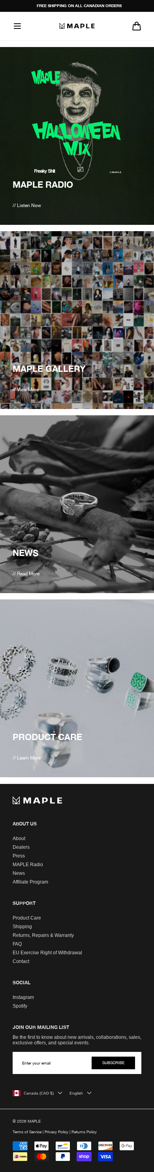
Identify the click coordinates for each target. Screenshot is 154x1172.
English (76, 1093)
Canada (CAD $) (39, 1093)
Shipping (22, 926)
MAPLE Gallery (49, 368)
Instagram (23, 997)
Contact (21, 961)
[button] (17, 26)
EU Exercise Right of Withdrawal (47, 952)
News (25, 553)
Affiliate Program (30, 882)
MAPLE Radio (43, 184)
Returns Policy (84, 1131)
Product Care (47, 737)
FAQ (17, 944)
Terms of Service (27, 1131)
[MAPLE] (77, 25)
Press (19, 856)
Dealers (21, 847)
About (19, 838)
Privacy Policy (56, 1131)
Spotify (20, 1006)
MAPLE (34, 1121)
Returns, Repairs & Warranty (43, 935)
